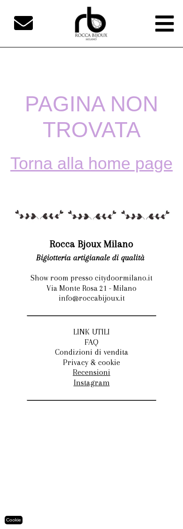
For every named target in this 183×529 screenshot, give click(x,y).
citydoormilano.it (153, 502)
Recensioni (91, 372)
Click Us (148, 512)
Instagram (92, 382)
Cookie (13, 519)
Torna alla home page (91, 163)
